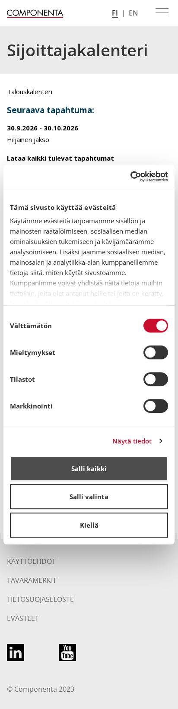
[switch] (155, 352)
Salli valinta (89, 496)
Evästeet (23, 618)
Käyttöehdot (31, 561)
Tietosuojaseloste (40, 599)
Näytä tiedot (132, 441)
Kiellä (89, 525)
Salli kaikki (89, 468)
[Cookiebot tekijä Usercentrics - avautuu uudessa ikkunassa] (130, 176)
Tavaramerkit (32, 580)
